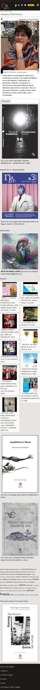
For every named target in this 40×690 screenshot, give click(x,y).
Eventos (3, 679)
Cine (24, 572)
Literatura (29, 585)
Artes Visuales (10, 572)
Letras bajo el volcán (12, 585)
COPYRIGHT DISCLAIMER (10, 687)
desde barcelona (11, 577)
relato (12, 595)
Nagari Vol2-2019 (23, 588)
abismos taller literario (12, 569)
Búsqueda (6, 101)
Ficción (36, 579)
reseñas (21, 595)
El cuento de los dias (33, 577)
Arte (20, 569)
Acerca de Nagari (7, 667)
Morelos (11, 588)
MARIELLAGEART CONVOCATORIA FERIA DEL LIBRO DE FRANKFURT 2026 (10, 333)
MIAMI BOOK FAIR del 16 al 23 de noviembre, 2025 (9, 359)
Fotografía (2, 582)
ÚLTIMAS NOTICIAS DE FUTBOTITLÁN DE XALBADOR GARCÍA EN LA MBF (30, 397)
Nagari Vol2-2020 (32, 588)
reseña (16, 595)
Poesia (5, 594)
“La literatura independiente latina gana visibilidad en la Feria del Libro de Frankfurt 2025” (9, 387)
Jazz (15, 582)
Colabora (3, 671)
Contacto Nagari (6, 675)
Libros (22, 585)
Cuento (33, 574)
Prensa (3, 683)
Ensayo (24, 579)
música (16, 588)
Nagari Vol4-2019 (4, 590)
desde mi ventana (21, 577)
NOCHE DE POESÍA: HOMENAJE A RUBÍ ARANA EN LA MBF (29, 371)
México (2, 588)
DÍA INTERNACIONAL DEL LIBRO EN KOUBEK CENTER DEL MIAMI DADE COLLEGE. (30, 299)
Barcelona (19, 572)
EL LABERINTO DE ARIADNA (8, 579)
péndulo (30, 590)
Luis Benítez (36, 585)
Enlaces (19, 579)
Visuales (27, 594)
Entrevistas (29, 579)
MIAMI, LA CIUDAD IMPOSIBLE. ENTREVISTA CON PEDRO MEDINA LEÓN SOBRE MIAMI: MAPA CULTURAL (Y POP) (9, 304)
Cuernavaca (3, 577)
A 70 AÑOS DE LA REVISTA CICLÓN (28, 323)
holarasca (9, 582)
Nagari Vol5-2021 (13, 590)
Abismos (2, 569)
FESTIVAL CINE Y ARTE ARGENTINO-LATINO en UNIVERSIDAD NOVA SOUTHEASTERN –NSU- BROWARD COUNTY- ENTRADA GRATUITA (9, 421)
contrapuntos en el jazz (23, 574)
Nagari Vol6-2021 (22, 590)
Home (2, 11)
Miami (7, 588)
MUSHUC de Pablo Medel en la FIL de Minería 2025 (29, 346)
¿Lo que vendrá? (33, 595)
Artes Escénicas (27, 569)
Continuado (7, 95)
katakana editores (23, 582)
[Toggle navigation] (38, 5)
